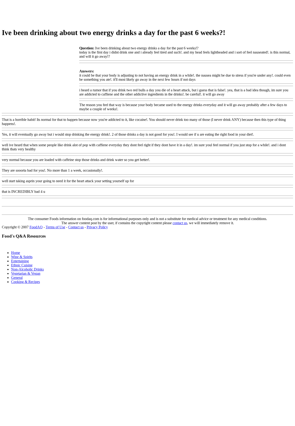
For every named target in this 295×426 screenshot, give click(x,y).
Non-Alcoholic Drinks (27, 269)
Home (15, 253)
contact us (180, 223)
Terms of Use (55, 227)
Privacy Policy (97, 227)
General (17, 278)
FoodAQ (36, 227)
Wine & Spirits (21, 257)
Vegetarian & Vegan (25, 273)
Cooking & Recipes (25, 282)
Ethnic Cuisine (21, 265)
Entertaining (20, 261)
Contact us (76, 227)
